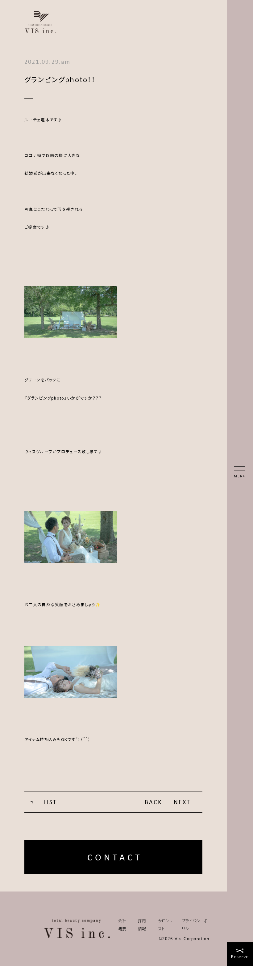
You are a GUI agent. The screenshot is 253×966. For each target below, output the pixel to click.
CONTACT (115, 857)
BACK (153, 802)
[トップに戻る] (77, 929)
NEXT (182, 802)
